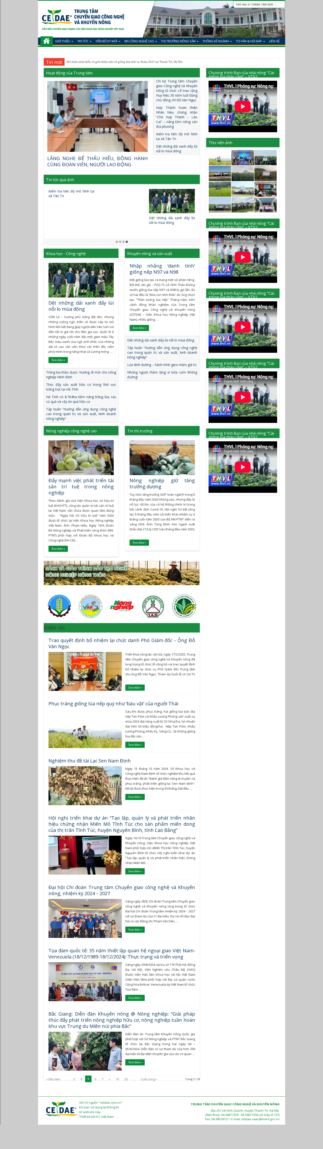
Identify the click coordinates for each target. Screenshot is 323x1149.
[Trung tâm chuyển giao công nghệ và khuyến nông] (83, 17)
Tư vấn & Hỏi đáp (249, 41)
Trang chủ (46, 41)
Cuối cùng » (149, 1079)
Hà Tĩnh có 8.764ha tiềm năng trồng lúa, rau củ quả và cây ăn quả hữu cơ (81, 399)
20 (126, 1079)
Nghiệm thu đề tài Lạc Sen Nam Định (89, 760)
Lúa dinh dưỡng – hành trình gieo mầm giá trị (161, 364)
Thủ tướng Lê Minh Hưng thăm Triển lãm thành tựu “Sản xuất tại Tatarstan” (172, 196)
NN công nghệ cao (139, 41)
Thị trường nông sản (178, 41)
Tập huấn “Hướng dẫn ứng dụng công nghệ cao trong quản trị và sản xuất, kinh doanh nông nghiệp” (81, 414)
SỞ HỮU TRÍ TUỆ (66, 51)
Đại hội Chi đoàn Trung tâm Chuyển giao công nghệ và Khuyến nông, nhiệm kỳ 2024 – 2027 (121, 890)
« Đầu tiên (53, 1079)
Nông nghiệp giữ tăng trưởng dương (162, 483)
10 (117, 1079)
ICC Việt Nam (105, 1117)
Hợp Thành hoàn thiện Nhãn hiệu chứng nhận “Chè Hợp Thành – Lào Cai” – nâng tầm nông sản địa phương (176, 117)
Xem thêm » (58, 360)
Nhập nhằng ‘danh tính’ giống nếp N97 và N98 (162, 269)
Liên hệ (274, 41)
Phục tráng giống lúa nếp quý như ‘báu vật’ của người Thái (104, 62)
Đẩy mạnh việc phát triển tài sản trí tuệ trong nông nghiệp (81, 486)
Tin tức (82, 41)
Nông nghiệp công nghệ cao (71, 431)
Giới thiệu (62, 41)
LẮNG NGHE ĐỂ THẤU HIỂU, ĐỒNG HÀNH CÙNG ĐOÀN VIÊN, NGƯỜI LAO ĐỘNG (97, 161)
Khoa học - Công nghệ (66, 253)
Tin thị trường (140, 431)
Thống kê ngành (216, 41)
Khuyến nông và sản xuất (149, 253)
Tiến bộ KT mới (106, 41)
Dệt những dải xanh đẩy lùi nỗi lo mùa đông (176, 148)
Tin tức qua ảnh (60, 179)
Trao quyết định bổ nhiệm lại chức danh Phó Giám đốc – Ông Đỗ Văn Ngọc (121, 643)
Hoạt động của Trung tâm (69, 73)
